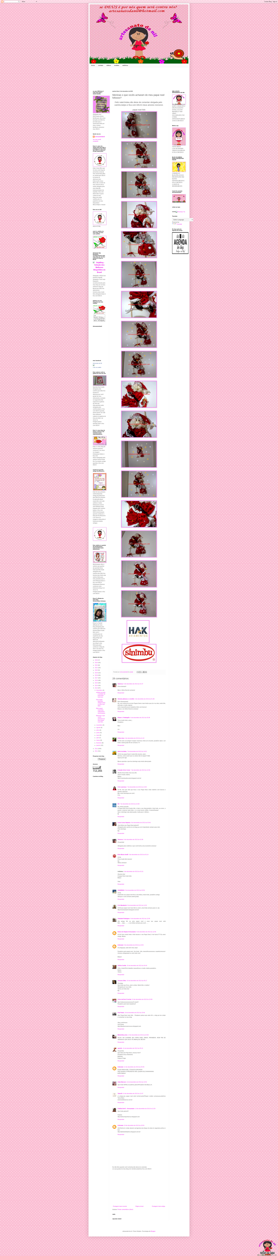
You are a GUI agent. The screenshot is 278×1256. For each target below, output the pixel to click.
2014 (96, 685)
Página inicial (139, 1206)
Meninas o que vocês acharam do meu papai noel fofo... (100, 719)
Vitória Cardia (122, 965)
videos (108, 65)
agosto (98, 727)
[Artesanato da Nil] (94, 365)
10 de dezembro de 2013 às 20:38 (138, 1035)
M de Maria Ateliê (123, 854)
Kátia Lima (121, 738)
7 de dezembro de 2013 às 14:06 (140, 770)
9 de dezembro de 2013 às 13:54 (134, 945)
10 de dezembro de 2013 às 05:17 (137, 980)
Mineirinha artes (123, 1035)
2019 (96, 673)
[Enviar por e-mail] (138, 672)
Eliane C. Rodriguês (124, 717)
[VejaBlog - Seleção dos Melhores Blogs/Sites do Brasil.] (99, 267)
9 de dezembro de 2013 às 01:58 (133, 839)
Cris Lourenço (122, 787)
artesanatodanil (100, 136)
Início (93, 65)
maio (98, 735)
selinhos (125, 65)
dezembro (99, 690)
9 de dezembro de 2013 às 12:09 (140, 918)
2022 (96, 665)
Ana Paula (121, 1012)
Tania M (120, 1093)
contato (100, 65)
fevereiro (99, 743)
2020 (96, 670)
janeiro (98, 745)
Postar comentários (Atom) (125, 1209)
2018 (96, 675)
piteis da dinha (122, 751)
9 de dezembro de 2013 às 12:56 (146, 932)
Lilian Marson (122, 1082)
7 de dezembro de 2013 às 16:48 (129, 804)
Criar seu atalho (97, 367)
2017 (96, 678)
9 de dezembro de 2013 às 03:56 (135, 890)
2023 (96, 662)
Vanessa (120, 684)
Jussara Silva (122, 980)
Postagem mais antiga (158, 1206)
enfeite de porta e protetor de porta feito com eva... (100, 695)
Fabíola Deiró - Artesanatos (126, 1108)
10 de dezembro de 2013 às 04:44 (137, 965)
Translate (179, 224)
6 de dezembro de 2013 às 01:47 (133, 684)
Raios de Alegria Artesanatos (127, 932)
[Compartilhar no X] (142, 672)
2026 (96, 660)
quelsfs (120, 1048)
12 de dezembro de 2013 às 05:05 (134, 1067)
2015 (96, 683)
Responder (121, 693)
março (98, 740)
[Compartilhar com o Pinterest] (146, 672)
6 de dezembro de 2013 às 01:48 (144, 699)
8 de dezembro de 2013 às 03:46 (141, 822)
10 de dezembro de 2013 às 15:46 (135, 1012)
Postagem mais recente (120, 1206)
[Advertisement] (139, 1187)
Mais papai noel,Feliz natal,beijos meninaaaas (100, 711)
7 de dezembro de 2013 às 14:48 (137, 787)
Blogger (153, 1231)
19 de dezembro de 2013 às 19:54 (134, 1125)
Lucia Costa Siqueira (124, 822)
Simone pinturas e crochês (126, 699)
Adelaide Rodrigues (124, 918)
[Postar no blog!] (140, 672)
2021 (96, 667)
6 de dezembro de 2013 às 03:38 (140, 717)
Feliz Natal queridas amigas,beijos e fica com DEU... (100, 703)
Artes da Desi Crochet (124, 999)
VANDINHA (121, 890)
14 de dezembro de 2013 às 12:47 (133, 1093)
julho (98, 730)
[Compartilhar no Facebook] (144, 672)
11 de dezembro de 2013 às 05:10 (133, 1048)
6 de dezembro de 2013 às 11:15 (134, 738)
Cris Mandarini (122, 905)
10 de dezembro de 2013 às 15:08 (142, 999)
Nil (118, 804)
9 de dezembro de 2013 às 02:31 (133, 871)
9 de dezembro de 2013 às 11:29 (137, 905)
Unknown (120, 945)
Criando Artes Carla (124, 770)
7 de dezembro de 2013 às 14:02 (137, 751)
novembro (99, 725)
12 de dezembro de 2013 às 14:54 (137, 1082)
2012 (96, 748)
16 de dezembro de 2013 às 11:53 (145, 1108)
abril (97, 738)
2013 (96, 688)
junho (98, 732)
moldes (116, 65)
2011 (96, 751)
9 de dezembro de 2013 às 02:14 (138, 854)
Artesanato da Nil (97, 363)
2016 (96, 680)
